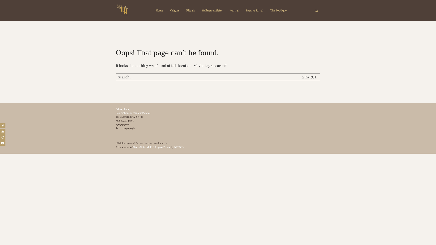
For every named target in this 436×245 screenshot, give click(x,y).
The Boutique (278, 10)
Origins (174, 10)
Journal (234, 10)
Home (159, 10)
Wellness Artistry (212, 10)
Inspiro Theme (162, 147)
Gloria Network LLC (143, 147)
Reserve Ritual (254, 10)
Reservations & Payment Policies (133, 113)
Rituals (190, 10)
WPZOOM (179, 147)
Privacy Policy (123, 109)
